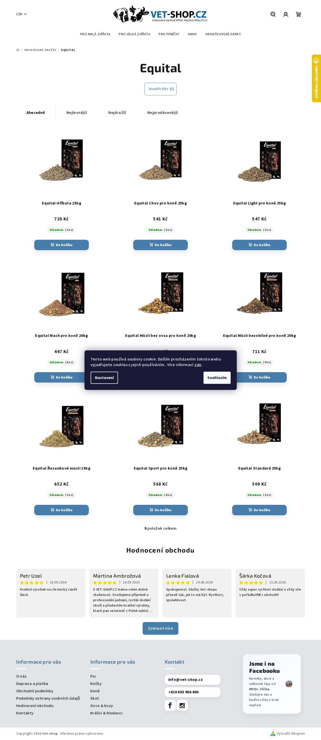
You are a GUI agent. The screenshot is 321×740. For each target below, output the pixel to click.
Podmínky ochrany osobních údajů (48, 698)
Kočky (96, 683)
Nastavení (104, 378)
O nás (21, 676)
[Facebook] (170, 705)
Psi (93, 676)
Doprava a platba (32, 683)
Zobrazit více (160, 628)
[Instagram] (182, 705)
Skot (94, 698)
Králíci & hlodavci (106, 713)
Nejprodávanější (162, 112)
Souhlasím (217, 378)
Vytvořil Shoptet (291, 733)
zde (197, 365)
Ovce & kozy (101, 706)
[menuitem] (95, 34)
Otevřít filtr (158, 89)
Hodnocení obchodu (160, 550)
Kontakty (25, 713)
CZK (19, 14)
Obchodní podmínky (35, 691)
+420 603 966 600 (183, 692)
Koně (95, 691)
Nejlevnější (76, 112)
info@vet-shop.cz (185, 679)
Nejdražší (117, 112)
